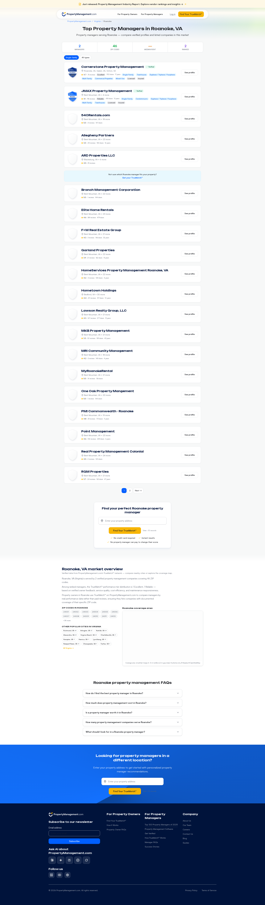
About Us (187, 821)
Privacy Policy (191, 890)
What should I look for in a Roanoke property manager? (115, 731)
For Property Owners (127, 14)
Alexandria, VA (70, 635)
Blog (185, 838)
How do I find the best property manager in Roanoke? (114, 693)
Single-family (71, 57)
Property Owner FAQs (116, 829)
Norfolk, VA (101, 631)
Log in (172, 14)
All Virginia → (68, 648)
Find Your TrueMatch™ (191, 14)
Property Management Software (159, 829)
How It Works (112, 825)
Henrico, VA (84, 639)
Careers (186, 829)
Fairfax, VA (105, 644)
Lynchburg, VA (99, 639)
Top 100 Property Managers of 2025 (161, 824)
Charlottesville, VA (108, 635)
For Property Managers (152, 14)
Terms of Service (209, 890)
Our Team (187, 825)
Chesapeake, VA (90, 644)
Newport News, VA (71, 644)
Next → (138, 490)
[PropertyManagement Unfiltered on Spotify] (67, 875)
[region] (162, 638)
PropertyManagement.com (79, 21)
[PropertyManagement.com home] (79, 14)
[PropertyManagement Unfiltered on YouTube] (59, 875)
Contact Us (188, 834)
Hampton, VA (69, 639)
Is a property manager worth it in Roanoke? (109, 712)
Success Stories (152, 846)
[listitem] (52, 860)
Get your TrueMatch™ (132, 177)
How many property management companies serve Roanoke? (118, 722)
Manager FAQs (151, 842)
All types (85, 57)
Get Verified (150, 833)
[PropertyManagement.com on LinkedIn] (51, 875)
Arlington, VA (86, 631)
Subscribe (74, 841)
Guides (186, 843)
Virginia (97, 21)
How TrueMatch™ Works (155, 838)
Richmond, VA (69, 631)
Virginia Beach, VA (88, 635)
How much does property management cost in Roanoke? (116, 702)
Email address (55, 827)
